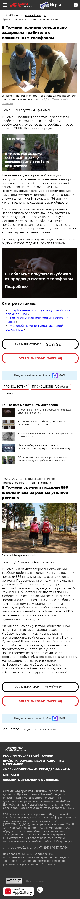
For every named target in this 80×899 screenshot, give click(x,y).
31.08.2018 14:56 (12, 15)
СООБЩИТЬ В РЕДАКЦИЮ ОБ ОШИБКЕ (31, 780)
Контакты (11, 774)
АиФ (33, 555)
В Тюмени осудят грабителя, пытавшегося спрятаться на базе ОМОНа (42, 423)
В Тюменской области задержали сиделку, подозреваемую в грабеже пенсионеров (43, 459)
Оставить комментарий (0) (40, 358)
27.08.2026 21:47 (12, 478)
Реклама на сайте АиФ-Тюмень (28, 755)
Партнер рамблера (35, 881)
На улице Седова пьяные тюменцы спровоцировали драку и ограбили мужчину (44, 447)
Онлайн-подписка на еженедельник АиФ (36, 769)
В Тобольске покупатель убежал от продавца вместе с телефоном (39, 276)
